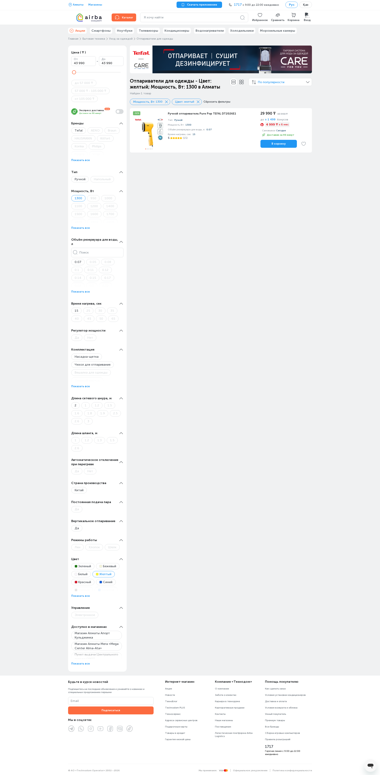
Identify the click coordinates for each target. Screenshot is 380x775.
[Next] (306, 59)
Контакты (220, 714)
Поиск (84, 252)
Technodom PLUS (175, 707)
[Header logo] (87, 17)
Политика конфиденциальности (292, 770)
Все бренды (272, 726)
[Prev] (135, 59)
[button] (260, 17)
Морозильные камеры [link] (277, 30)
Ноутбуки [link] (124, 30)
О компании (222, 688)
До (103, 59)
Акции (168, 688)
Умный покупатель (275, 714)
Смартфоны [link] (101, 30)
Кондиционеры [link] (176, 30)
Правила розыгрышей (277, 739)
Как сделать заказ (275, 688)
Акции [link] (80, 30)
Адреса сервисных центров (181, 720)
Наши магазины (224, 720)
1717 (269, 746)
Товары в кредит (175, 733)
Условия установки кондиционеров (285, 695)
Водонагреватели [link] (210, 30)
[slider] (74, 72)
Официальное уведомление (250, 770)
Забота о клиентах (225, 695)
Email (75, 701)
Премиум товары (275, 720)
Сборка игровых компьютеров (282, 733)
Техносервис (173, 714)
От (76, 59)
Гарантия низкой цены (178, 739)
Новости (170, 695)
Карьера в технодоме (227, 701)
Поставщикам (223, 726)
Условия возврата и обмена (281, 707)
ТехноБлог (171, 701)
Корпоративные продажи (229, 707)
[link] (221, 130)
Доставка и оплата (276, 701)
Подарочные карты (176, 726)
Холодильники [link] (242, 30)
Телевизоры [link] (148, 30)
